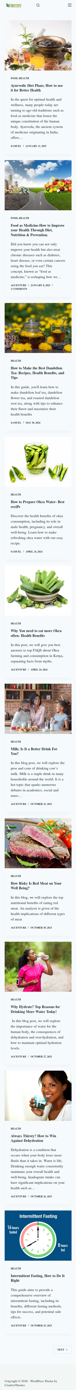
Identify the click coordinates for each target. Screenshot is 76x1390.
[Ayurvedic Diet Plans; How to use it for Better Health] (38, 45)
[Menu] (70, 5)
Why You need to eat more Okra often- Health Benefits (36, 633)
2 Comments (19, 289)
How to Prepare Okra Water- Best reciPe (37, 504)
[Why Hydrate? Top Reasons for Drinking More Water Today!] (38, 967)
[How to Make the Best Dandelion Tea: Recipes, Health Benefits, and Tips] (38, 328)
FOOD (14, 78)
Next (60, 1349)
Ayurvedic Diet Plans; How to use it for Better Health (37, 88)
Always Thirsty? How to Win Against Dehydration (33, 1138)
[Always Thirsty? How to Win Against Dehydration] (38, 1096)
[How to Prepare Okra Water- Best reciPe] (38, 462)
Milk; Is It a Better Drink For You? (34, 751)
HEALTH (24, 78)
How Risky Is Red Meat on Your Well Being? (36, 886)
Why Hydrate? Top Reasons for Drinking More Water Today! (35, 1009)
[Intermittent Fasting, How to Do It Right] (38, 1235)
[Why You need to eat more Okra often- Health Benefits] (38, 591)
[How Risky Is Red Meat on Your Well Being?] (38, 843)
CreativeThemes (15, 1385)
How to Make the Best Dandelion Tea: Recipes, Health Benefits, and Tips (37, 372)
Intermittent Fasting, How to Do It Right (38, 1278)
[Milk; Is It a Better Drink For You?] (38, 709)
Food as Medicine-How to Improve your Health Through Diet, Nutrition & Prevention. (37, 230)
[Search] (38, 5)
